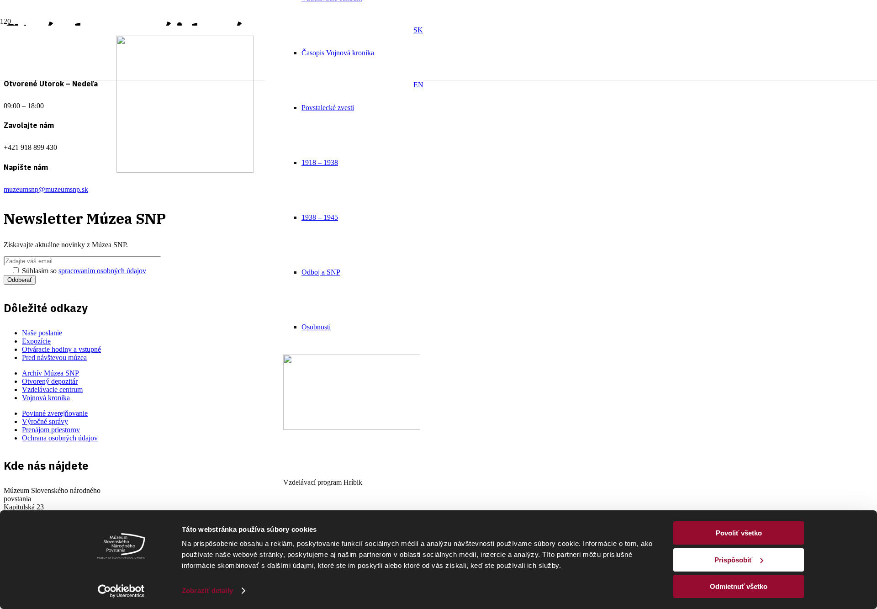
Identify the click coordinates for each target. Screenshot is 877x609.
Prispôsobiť (733, 560)
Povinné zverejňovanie (55, 413)
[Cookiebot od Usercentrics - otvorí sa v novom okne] (121, 591)
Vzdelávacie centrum (52, 389)
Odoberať (19, 279)
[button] (418, 30)
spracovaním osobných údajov (102, 271)
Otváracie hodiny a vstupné (61, 349)
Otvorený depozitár (50, 381)
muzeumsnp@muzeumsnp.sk (46, 189)
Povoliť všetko (739, 533)
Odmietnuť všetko (738, 586)
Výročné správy (45, 421)
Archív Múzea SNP (50, 373)
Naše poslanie (42, 333)
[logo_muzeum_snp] (185, 170)
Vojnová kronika (46, 398)
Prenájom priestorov (51, 430)
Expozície (36, 341)
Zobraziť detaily (207, 590)
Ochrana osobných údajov (60, 438)
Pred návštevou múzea (54, 357)
